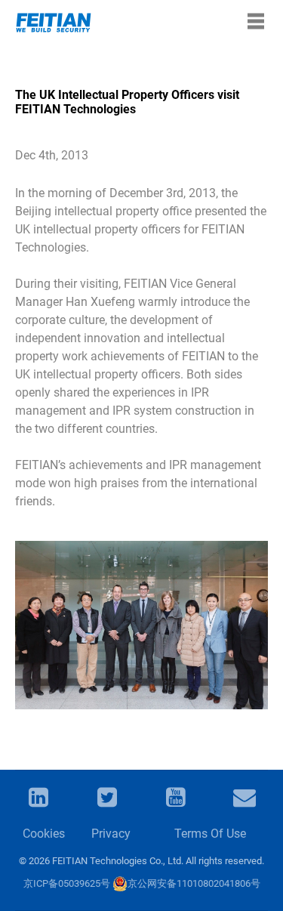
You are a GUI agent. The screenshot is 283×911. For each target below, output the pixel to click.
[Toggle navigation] (256, 21)
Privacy (110, 833)
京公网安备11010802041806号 (194, 883)
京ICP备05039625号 (66, 883)
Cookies (42, 833)
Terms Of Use (210, 833)
